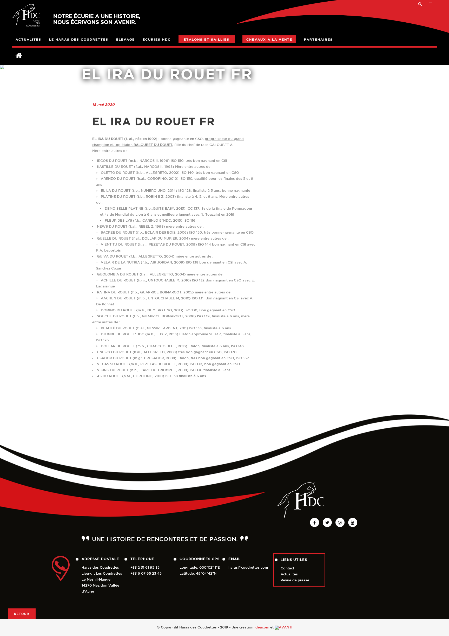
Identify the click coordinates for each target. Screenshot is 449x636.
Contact (287, 568)
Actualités (289, 574)
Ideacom (261, 627)
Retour (21, 613)
